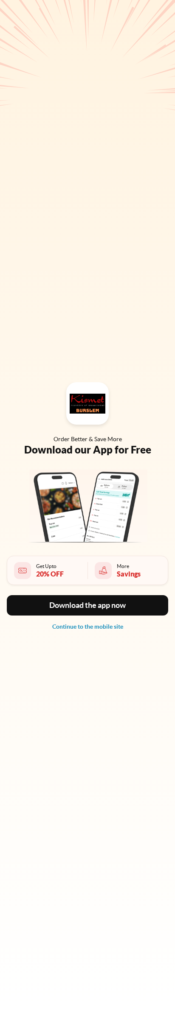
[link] (88, 626)
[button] (87, 605)
